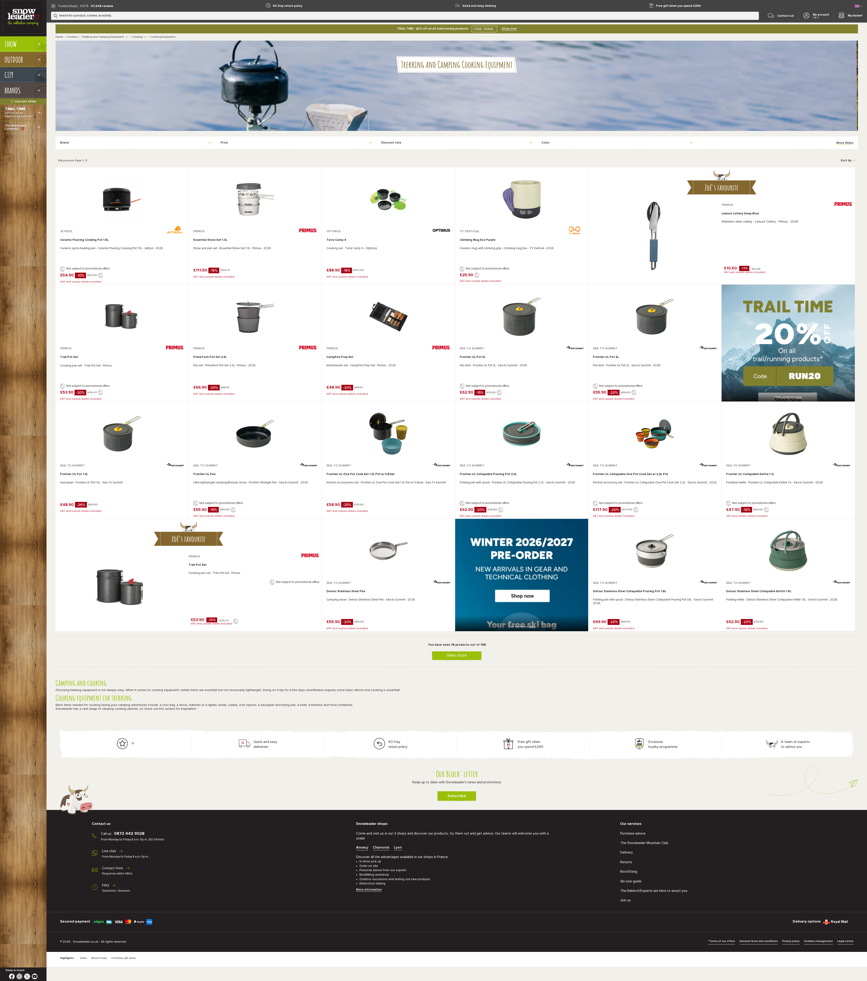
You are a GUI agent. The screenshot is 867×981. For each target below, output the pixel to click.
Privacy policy (790, 941)
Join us (625, 900)
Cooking (137, 37)
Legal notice (845, 941)
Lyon (398, 847)
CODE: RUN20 (483, 29)
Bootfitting (628, 871)
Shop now (509, 28)
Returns (626, 862)
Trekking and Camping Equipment (103, 37)
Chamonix (381, 847)
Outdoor (72, 37)
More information (369, 889)
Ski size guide (630, 881)
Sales (83, 958)
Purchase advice (633, 833)
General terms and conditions (758, 941)
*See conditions (788, 397)
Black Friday (99, 958)
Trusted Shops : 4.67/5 (73, 6)
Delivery (626, 852)
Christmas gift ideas (123, 958)
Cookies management (818, 941)
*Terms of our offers (721, 941)
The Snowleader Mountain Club (644, 843)
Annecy (362, 847)
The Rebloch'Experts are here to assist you (653, 891)
